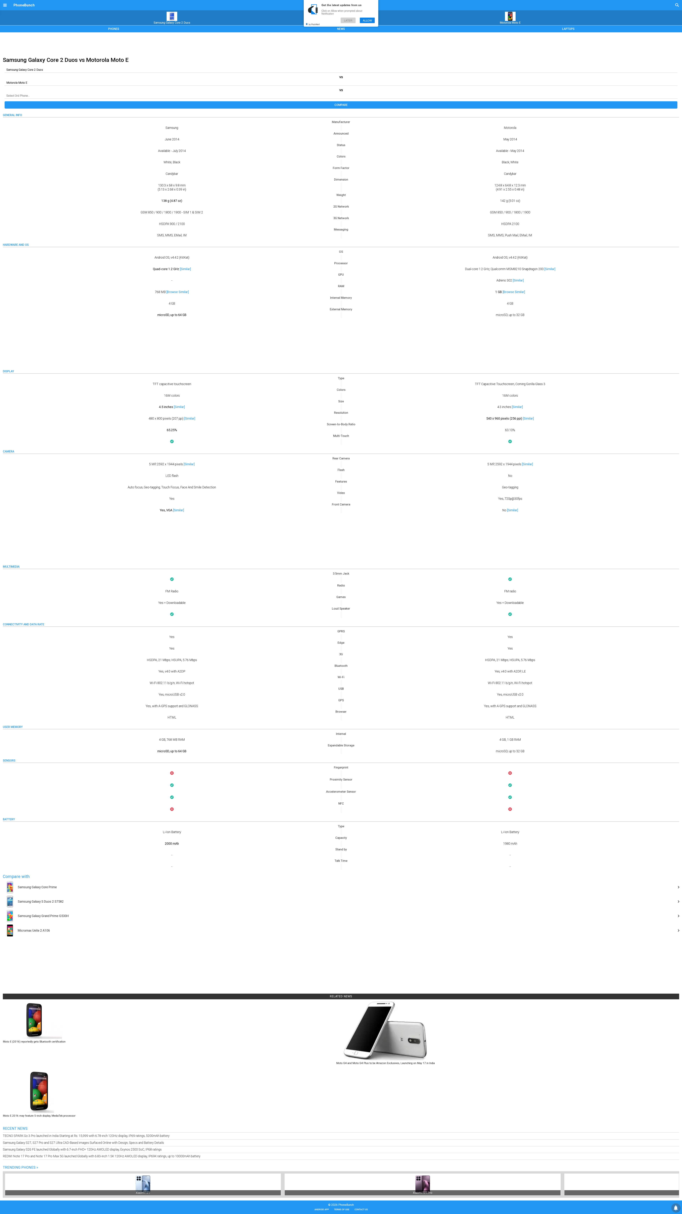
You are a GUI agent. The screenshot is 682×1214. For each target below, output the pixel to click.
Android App (321, 1209)
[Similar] (185, 269)
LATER (348, 20)
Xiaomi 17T (143, 1192)
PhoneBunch (24, 5)
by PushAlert (314, 24)
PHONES (113, 29)
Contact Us (361, 1209)
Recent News (15, 1128)
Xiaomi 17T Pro (422, 1192)
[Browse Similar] (177, 292)
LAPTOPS (568, 29)
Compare (341, 105)
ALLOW (367, 20)
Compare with (16, 876)
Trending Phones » (20, 1167)
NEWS (341, 29)
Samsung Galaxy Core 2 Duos (172, 22)
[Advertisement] (341, 44)
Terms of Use (341, 1209)
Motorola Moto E (510, 22)
